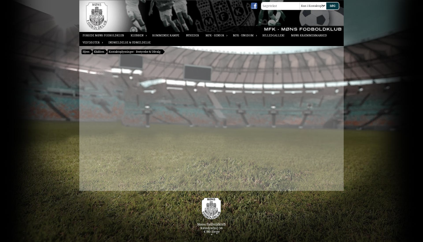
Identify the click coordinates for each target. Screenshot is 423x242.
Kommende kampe (165, 35)
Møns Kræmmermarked (309, 35)
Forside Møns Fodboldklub (103, 35)
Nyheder (192, 35)
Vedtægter (91, 42)
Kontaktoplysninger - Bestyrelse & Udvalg (134, 51)
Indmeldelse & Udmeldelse (129, 42)
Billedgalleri (273, 35)
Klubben (137, 35)
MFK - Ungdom (243, 35)
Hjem (86, 51)
